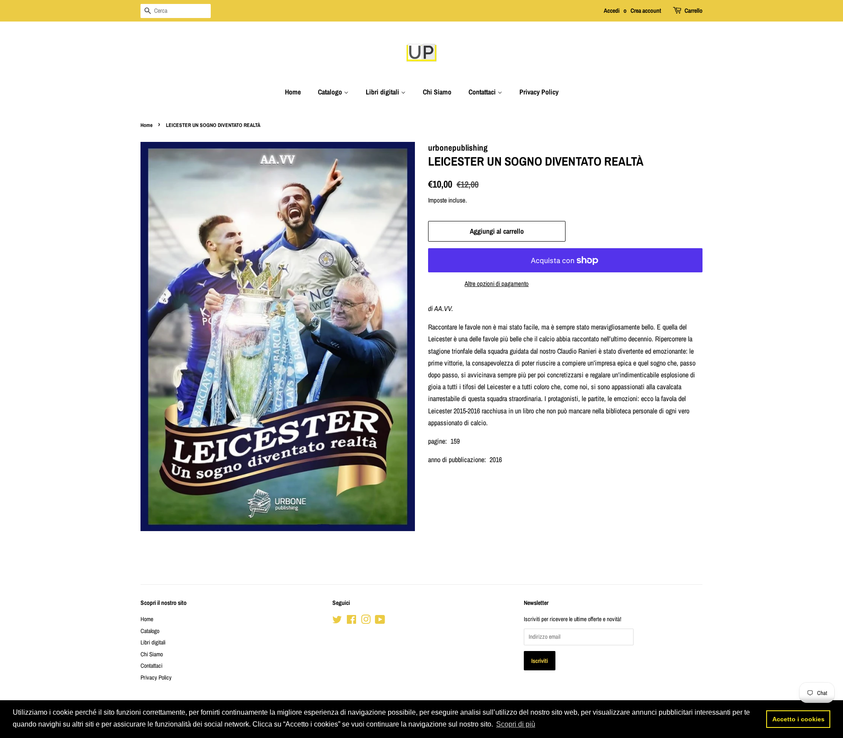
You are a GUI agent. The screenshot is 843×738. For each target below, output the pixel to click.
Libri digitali (383, 92)
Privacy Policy (538, 92)
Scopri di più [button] (515, 724)
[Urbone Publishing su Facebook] (351, 621)
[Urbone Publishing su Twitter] (337, 621)
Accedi (612, 10)
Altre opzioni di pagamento (497, 283)
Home (293, 92)
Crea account (645, 10)
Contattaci (482, 92)
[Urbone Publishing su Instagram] (366, 621)
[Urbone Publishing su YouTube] (380, 621)
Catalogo (331, 92)
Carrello (693, 10)
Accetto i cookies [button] (798, 719)
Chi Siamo (437, 92)
